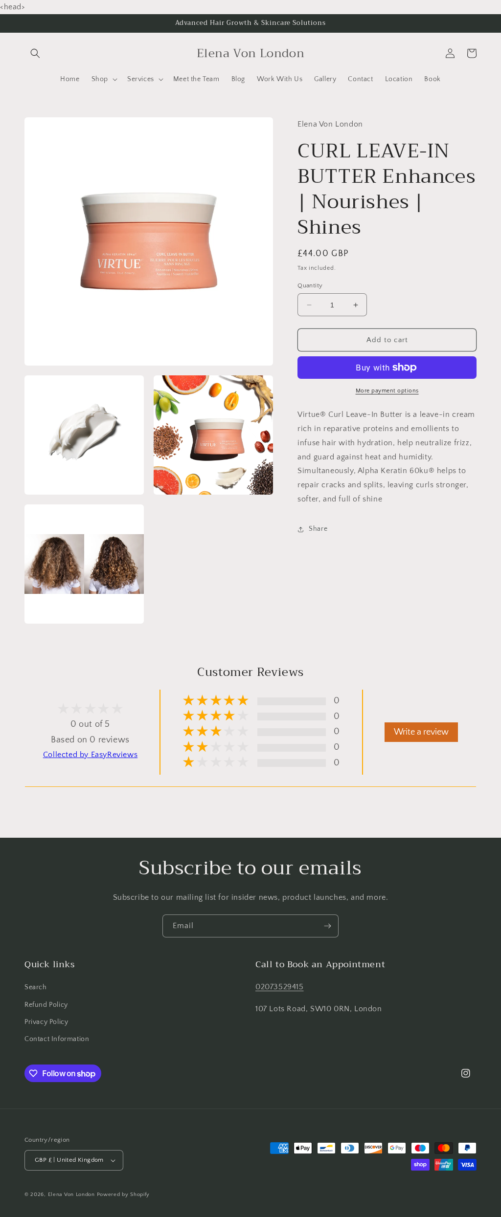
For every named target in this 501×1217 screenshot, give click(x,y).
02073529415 (279, 986)
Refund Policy (46, 1005)
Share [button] (318, 529)
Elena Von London (71, 1194)
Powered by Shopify (123, 1194)
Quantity (309, 285)
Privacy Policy (46, 1022)
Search (35, 987)
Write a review (421, 732)
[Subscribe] (327, 925)
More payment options (387, 391)
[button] (35, 53)
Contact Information (56, 1039)
